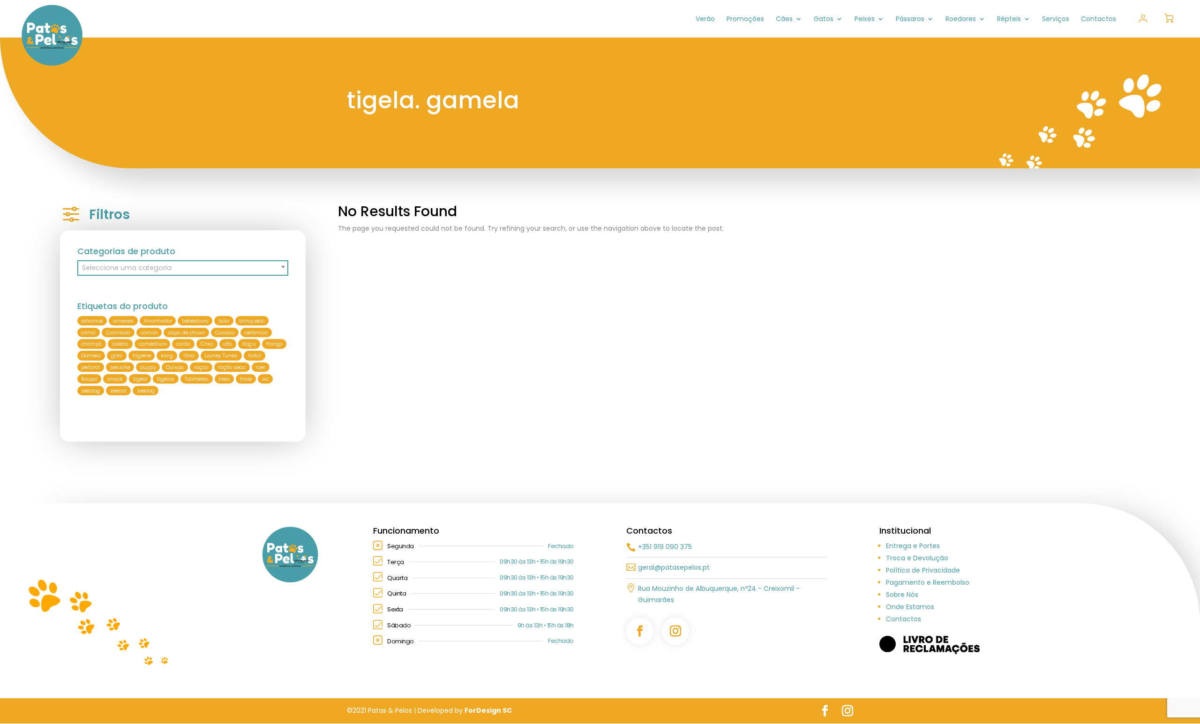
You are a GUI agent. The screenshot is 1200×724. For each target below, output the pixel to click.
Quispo (175, 367)
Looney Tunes (221, 355)
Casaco (224, 332)
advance (92, 320)
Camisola (118, 332)
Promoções (745, 19)
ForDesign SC (488, 710)
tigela (140, 379)
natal (254, 355)
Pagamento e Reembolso (927, 582)
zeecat (118, 390)
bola (223, 320)
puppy (148, 367)
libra (189, 355)
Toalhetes (197, 379)
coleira (120, 344)
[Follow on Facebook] (639, 631)
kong (167, 355)
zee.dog (90, 390)
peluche (120, 367)
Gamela (91, 355)
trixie (246, 379)
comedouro (152, 344)
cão (227, 344)
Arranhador (158, 320)
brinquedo (251, 320)
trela (224, 379)
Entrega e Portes (913, 546)
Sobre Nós (902, 594)
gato (116, 355)
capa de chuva (186, 332)
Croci (207, 344)
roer (260, 367)
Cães (784, 19)
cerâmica (256, 332)
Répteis (1009, 19)
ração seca (232, 367)
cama (88, 332)
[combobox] (183, 268)
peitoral (90, 367)
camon (149, 332)
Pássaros (910, 19)
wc (265, 379)
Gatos (823, 19)
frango (274, 344)
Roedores (960, 19)
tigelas (165, 379)
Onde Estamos (910, 606)
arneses (123, 320)
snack (115, 379)
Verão (705, 19)
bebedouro (195, 320)
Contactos (1098, 19)
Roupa (89, 379)
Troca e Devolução (917, 558)
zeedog (146, 390)
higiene (142, 355)
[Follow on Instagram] (675, 631)
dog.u (249, 344)
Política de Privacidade (923, 570)
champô (91, 344)
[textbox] (183, 267)
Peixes (865, 19)
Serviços (1055, 19)
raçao (201, 367)
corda (183, 344)
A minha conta (1143, 18)
